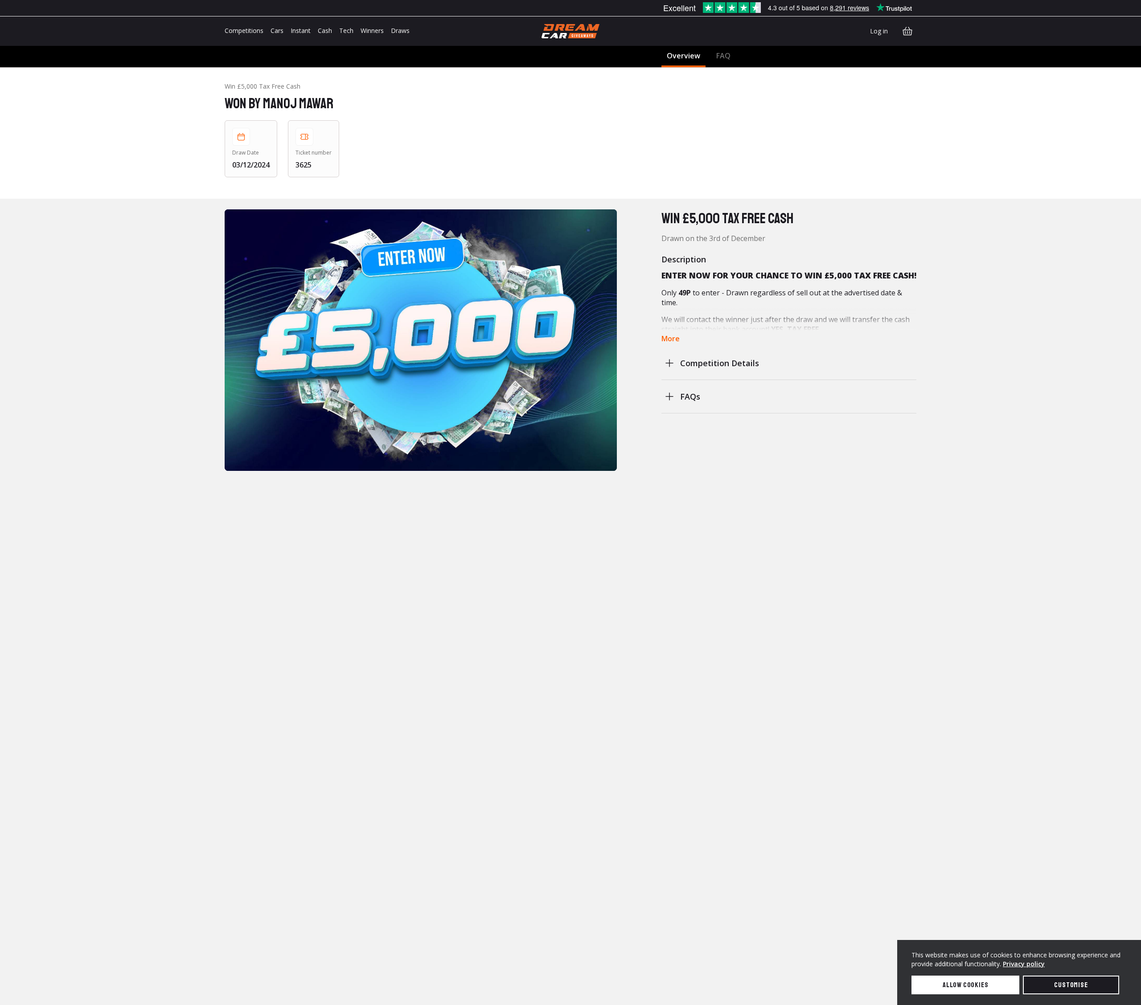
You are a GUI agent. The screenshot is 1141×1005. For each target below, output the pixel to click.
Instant (301, 30)
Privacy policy (1024, 964)
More (670, 338)
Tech (346, 30)
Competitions (244, 30)
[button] (421, 340)
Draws (400, 30)
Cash (325, 30)
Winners (372, 30)
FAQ (723, 56)
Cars (277, 30)
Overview (683, 56)
